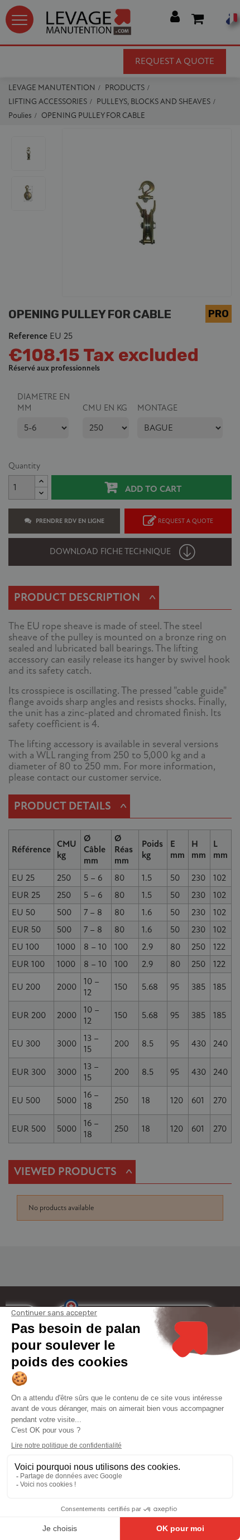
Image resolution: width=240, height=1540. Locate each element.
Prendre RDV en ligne (70, 521)
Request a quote (174, 61)
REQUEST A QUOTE (185, 521)
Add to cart (152, 489)
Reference (27, 336)
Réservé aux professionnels (54, 368)
